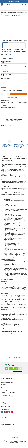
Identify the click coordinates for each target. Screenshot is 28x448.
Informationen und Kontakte (6, 333)
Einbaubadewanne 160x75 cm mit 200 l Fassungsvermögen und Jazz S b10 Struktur (6, 145)
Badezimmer (3, 12)
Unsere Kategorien (4, 394)
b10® (5, 53)
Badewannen (18, 12)
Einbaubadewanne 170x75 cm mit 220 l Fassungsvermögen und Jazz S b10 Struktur (19, 145)
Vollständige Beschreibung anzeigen (8, 107)
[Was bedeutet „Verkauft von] (10, 54)
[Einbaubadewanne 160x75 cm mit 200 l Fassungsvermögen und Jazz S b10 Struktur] (7, 134)
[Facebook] (2, 412)
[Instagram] (5, 412)
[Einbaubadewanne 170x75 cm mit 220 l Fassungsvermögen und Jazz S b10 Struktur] (19, 134)
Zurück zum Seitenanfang (14, 357)
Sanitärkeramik (11, 12)
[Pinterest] (12, 412)
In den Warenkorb (20, 94)
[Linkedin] (8, 412)
